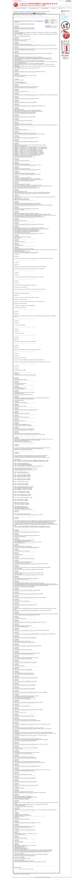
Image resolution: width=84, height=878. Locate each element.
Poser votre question (39, 13)
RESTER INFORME (44, 8)
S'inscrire (63, 18)
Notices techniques (21, 13)
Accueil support (22, 11)
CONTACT (60, 8)
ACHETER (53, 8)
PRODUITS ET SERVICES (21, 8)
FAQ (30, 11)
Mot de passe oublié (65, 19)
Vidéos (32, 13)
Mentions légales (47, 877)
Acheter (44, 13)
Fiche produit (15, 13)
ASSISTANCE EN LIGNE (33, 8)
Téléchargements (27, 13)
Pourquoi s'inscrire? (65, 17)
